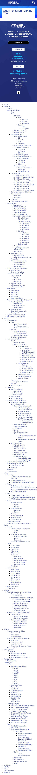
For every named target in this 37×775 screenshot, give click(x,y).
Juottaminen (11, 469)
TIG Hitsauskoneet (20, 326)
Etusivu (6, 104)
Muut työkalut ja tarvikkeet (16, 317)
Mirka (16, 538)
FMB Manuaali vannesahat (19, 495)
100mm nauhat (16, 583)
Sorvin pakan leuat (17, 253)
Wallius (13, 330)
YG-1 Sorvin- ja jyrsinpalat (19, 201)
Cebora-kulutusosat (20, 605)
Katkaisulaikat (15, 545)
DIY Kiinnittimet (19, 454)
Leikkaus (6, 590)
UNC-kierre (21, 149)
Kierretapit (18, 758)
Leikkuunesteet (16, 276)
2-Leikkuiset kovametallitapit (24, 177)
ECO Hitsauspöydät (24, 412)
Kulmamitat (15, 296)
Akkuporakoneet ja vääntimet (20, 657)
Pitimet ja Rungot (13, 704)
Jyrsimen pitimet (16, 205)
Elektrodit (25, 365)
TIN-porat (25, 119)
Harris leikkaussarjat (21, 618)
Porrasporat (15, 313)
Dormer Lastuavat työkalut (20, 730)
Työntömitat (15, 291)
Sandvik (9, 108)
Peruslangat (18, 391)
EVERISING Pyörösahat (18, 480)
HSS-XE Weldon (19, 305)
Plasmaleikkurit (16, 594)
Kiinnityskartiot (19, 266)
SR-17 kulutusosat (27, 371)
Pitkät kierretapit (23, 171)
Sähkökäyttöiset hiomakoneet (20, 529)
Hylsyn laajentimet (20, 560)
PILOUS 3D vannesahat (18, 491)
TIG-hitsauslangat (16, 395)
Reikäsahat (14, 514)
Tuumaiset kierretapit (21, 147)
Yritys (5, 769)
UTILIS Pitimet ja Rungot (19, 722)
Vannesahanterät (16, 503)
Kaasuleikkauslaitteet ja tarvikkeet (18, 612)
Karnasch (17, 196)
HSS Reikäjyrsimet (17, 302)
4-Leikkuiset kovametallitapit (23, 747)
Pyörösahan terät (16, 508)
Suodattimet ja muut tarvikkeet (21, 646)
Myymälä (7, 772)
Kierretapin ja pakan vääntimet (21, 192)
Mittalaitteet (11, 289)
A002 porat (25, 127)
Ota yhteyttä (18, 42)
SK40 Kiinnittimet (20, 211)
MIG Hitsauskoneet (20, 324)
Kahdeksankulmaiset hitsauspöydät (21, 433)
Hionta (6, 525)
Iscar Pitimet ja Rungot (18, 711)
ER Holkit (21, 231)
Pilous (9, 484)
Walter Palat (15, 687)
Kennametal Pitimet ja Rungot (21, 713)
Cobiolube (17, 279)
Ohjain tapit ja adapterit (18, 311)
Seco (12, 112)
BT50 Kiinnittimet (20, 209)
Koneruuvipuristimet (17, 272)
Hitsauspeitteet (12, 471)
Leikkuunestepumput (18, 285)
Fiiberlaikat (14, 551)
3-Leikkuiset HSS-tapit (21, 179)
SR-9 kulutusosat (27, 369)
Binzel (13, 341)
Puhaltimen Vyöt (16, 644)
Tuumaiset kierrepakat (21, 158)
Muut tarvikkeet (23, 378)
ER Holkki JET (22, 220)
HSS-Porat (17, 116)
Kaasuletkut (18, 627)
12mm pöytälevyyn (24, 458)
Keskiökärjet (18, 251)
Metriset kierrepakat (21, 155)
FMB (8, 493)
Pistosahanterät (16, 518)
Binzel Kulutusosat (20, 345)
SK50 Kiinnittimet (20, 212)
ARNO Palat (14, 700)
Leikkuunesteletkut (17, 287)
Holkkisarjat (25, 224)
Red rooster (18, 540)
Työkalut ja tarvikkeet (21, 248)
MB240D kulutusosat (28, 354)
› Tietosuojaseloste (18, 79)
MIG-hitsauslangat (17, 389)
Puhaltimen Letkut (17, 642)
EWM (12, 322)
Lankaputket (26, 350)
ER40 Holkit (25, 229)
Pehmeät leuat (19, 255)
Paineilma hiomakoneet (18, 534)
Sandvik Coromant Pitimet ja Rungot (23, 705)
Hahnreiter (21, 144)
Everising (10, 475)
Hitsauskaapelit (16, 385)
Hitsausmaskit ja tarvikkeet (16, 631)
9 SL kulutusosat (27, 367)
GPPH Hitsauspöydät (17, 404)
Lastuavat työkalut (13, 110)
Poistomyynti (8, 663)
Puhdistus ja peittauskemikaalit (17, 462)
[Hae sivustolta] (33, 2)
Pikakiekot (14, 566)
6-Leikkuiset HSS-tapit (21, 188)
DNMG (16, 676)
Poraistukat (14, 259)
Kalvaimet (14, 199)
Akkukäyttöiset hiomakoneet (20, 542)
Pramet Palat (15, 702)
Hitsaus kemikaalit (17, 398)
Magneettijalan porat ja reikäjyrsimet (19, 300)
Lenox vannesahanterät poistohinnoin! (19, 523)
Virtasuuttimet (26, 348)
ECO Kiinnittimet (19, 447)
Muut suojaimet (12, 648)
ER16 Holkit (25, 235)
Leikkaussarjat (15, 614)
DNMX (16, 678)
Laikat (9, 544)
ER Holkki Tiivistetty (24, 222)
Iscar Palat (14, 689)
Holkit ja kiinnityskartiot (18, 261)
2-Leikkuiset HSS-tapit (21, 175)
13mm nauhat (15, 573)
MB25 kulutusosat (27, 356)
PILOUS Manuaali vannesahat (20, 486)
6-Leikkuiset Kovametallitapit (24, 190)
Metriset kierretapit (20, 136)
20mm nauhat (15, 575)
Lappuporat (25, 123)
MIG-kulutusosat (23, 346)
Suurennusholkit (19, 265)
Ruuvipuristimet (16, 270)
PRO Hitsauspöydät (24, 415)
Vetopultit (17, 246)
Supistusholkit (22, 244)
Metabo (16, 531)
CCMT (16, 668)
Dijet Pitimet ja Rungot (18, 715)
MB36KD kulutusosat (28, 358)
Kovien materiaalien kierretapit (24, 169)
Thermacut (18, 596)
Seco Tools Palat (16, 685)
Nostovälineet (11, 661)
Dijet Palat (14, 692)
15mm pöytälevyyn (24, 460)
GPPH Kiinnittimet (17, 443)
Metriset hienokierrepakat (23, 157)
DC (19, 138)
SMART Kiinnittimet (20, 456)
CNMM (16, 672)
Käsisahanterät (16, 519)
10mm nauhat (15, 571)
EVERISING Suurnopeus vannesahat (22, 482)
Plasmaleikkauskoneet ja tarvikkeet (19, 592)
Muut (16, 683)
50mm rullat (15, 585)
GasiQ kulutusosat (20, 622)
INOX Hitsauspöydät (20, 424)
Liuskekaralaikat (19, 562)
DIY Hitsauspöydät (24, 408)
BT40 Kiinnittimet (20, 207)
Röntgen (17, 506)
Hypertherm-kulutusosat (22, 601)
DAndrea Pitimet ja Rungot (19, 720)
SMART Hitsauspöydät (25, 419)
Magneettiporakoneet (18, 655)
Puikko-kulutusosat (24, 374)
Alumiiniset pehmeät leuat (23, 257)
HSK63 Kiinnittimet (20, 214)
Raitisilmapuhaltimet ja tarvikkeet (18, 638)
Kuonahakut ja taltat (17, 465)
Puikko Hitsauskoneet (21, 328)
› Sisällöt (18, 88)
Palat (9, 665)
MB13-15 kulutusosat (28, 352)
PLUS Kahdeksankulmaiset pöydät (27, 437)
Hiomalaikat (15, 547)
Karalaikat (14, 555)
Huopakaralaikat (19, 564)
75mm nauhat (15, 581)
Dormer (20, 125)
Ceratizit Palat (15, 698)
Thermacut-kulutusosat (22, 599)
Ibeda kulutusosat (20, 626)
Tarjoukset (7, 765)
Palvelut (6, 767)
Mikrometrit (15, 292)
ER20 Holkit (25, 237)
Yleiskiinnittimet (19, 445)
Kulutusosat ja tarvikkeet (19, 620)
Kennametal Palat (17, 691)
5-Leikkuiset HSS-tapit (21, 186)
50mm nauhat (15, 579)
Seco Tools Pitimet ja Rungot (20, 707)
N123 (16, 679)
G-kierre (20, 153)
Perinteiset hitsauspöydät (22, 406)
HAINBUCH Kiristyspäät (18, 726)
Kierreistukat (18, 250)
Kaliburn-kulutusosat (21, 603)
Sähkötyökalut (8, 650)
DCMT (16, 674)
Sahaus (6, 473)
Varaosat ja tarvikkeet (14, 339)
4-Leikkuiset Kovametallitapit (24, 184)
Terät (9, 501)
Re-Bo (16, 512)
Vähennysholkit (19, 263)
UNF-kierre (21, 151)
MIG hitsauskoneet (20, 332)
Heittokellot (15, 294)
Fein (15, 532)
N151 (15, 681)
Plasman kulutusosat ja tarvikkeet (22, 598)
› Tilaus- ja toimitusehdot (18, 81)
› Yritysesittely (18, 85)
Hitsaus (6, 318)
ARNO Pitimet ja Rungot (18, 719)
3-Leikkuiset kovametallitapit (24, 181)
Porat (12, 114)
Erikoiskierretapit (20, 166)
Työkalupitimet (12, 203)
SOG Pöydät (18, 428)
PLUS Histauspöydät (24, 413)
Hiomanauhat (11, 568)
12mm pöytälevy (27, 421)
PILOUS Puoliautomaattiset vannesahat (24, 488)
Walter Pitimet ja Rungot (19, 709)
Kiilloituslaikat (15, 553)
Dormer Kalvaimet (20, 761)
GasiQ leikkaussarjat (21, 616)
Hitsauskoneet (12, 320)
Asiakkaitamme (9, 771)
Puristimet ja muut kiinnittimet (17, 268)
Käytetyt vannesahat (14, 521)
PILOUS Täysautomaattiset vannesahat (24, 490)
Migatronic (14, 380)
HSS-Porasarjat (19, 132)
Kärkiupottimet (16, 194)
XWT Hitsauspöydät (20, 426)
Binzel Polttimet (19, 343)
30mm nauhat (15, 577)
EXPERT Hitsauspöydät (25, 417)
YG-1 (19, 118)
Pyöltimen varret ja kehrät (16, 315)
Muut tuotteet (8, 659)
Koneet (9, 527)
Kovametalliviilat (13, 586)
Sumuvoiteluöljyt (16, 283)
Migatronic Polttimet (21, 382)
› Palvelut (18, 83)
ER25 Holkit (25, 225)
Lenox (16, 505)
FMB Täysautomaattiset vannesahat (23, 499)
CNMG (16, 670)
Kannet (16, 430)
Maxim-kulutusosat (20, 607)
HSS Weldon (18, 304)
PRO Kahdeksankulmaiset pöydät (26, 440)
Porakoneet (11, 652)
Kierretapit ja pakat (17, 134)
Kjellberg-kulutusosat (21, 609)
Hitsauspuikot (15, 397)
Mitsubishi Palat (16, 694)
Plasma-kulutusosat (24, 376)
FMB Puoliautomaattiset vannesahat (23, 497)
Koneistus (7, 106)
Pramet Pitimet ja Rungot (19, 717)
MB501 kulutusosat (28, 359)
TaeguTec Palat (16, 696)
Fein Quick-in (18, 307)
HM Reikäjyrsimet (16, 309)
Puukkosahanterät (17, 516)
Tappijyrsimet (15, 173)
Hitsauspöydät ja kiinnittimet (16, 400)
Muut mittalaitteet (17, 298)
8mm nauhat (15, 570)
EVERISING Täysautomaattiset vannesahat (21, 478)
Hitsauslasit (15, 635)
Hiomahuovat (11, 588)
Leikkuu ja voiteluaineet (15, 274)
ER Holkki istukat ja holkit (22, 216)
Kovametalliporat (20, 131)
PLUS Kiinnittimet (20, 449)
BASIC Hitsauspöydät (25, 410)
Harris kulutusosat (20, 624)
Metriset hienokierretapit (22, 145)
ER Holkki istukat (23, 218)
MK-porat (25, 121)
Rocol (16, 278)
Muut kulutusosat (27, 361)
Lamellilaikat (15, 549)
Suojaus (6, 629)
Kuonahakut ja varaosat (15, 464)
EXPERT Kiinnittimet (21, 452)
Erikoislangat (18, 393)
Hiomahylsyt (18, 559)
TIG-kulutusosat (23, 363)
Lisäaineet (10, 387)
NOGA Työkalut (16, 728)
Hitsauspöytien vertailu (18, 402)
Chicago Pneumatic (20, 536)
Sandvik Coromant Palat (19, 666)
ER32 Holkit (25, 227)
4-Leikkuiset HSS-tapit (21, 183)
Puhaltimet (14, 640)
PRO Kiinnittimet (19, 451)
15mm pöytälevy (27, 423)
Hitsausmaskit (15, 633)
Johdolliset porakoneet (18, 653)
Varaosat (14, 467)
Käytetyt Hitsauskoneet (18, 337)
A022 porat (25, 129)
